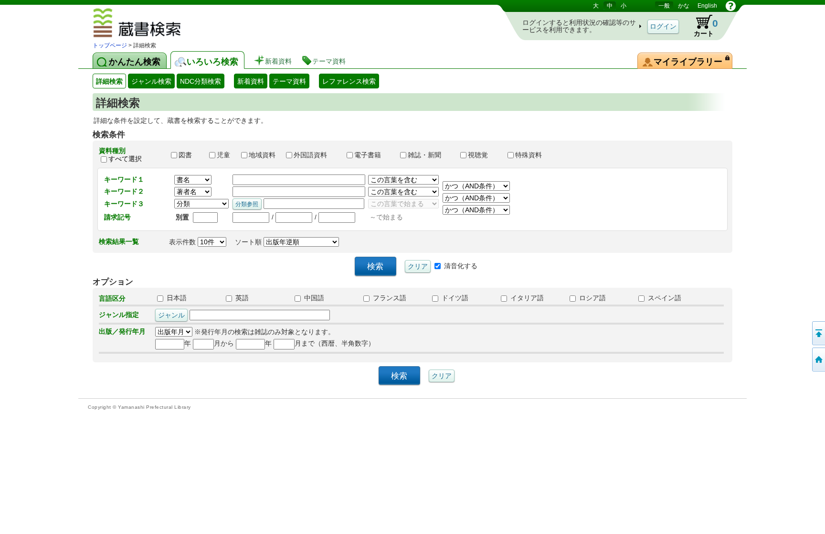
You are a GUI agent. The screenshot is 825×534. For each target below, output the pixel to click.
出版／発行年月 (122, 331)
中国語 (313, 298)
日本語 (176, 298)
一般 (664, 5)
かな (683, 5)
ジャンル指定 (119, 314)
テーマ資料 (289, 81)
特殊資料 (532, 155)
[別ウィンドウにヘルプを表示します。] (731, 5)
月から (224, 343)
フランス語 (388, 298)
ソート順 (249, 242)
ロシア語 (591, 298)
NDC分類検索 (200, 81)
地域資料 (263, 155)
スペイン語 (663, 298)
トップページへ (818, 359)
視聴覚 (483, 155)
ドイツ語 (454, 298)
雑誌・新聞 (430, 155)
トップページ (110, 45)
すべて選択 (125, 159)
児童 (224, 155)
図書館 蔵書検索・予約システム (164, 24)
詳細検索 (109, 81)
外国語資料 (316, 155)
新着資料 (250, 81)
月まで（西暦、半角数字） (335, 343)
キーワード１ (124, 179)
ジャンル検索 (151, 81)
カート (706, 27)
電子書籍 (372, 155)
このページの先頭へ (818, 333)
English (707, 5)
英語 (241, 298)
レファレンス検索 (349, 81)
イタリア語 (526, 298)
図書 (190, 155)
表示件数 (183, 242)
